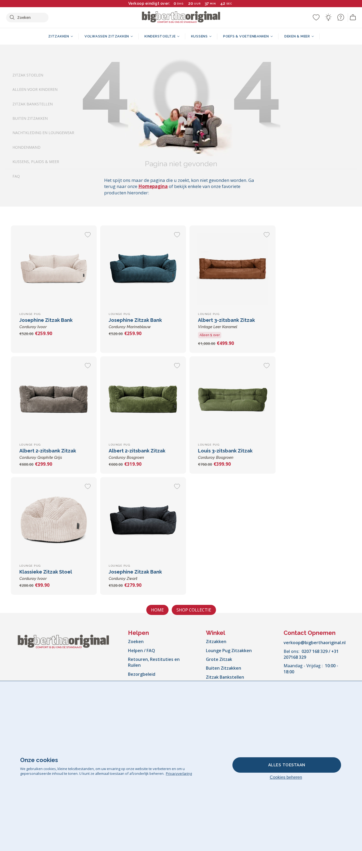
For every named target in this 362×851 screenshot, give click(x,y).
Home (157, 610)
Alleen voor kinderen (35, 89)
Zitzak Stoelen (27, 75)
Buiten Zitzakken (30, 118)
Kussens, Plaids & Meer (35, 161)
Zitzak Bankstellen (32, 103)
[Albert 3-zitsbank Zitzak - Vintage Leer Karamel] (232, 268)
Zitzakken (216, 641)
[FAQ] (341, 17)
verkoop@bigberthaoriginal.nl (315, 642)
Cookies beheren (286, 777)
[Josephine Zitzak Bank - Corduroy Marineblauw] (143, 268)
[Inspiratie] (328, 17)
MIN (213, 3)
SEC (229, 3)
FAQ (16, 176)
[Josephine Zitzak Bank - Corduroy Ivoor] (54, 268)
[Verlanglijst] (316, 17)
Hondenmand (26, 147)
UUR (197, 3)
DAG (180, 3)
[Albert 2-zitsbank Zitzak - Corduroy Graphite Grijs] (54, 399)
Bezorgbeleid (141, 674)
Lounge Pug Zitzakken (229, 650)
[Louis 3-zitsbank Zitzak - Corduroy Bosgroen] (232, 399)
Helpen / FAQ (141, 650)
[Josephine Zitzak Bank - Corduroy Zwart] (143, 520)
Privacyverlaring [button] (179, 773)
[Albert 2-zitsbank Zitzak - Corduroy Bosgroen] (143, 399)
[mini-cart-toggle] (353, 17)
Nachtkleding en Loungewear (43, 132)
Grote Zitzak (219, 659)
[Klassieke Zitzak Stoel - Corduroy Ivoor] (54, 520)
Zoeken (136, 641)
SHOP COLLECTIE (193, 610)
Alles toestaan (286, 765)
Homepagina (153, 186)
